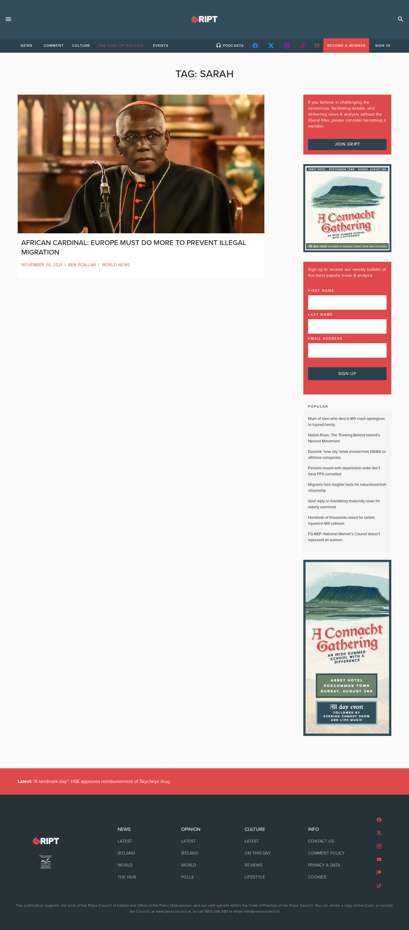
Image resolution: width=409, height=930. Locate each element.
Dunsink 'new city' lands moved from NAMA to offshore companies (347, 454)
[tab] (26, 45)
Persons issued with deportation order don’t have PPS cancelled (344, 471)
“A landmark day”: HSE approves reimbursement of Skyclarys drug (94, 781)
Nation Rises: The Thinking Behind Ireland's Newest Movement (344, 438)
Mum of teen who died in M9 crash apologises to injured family (346, 421)
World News (116, 264)
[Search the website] (400, 19)
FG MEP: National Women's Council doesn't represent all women (344, 537)
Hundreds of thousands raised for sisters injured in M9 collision (341, 520)
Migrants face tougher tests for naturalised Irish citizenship (347, 487)
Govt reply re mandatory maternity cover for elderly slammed (344, 504)
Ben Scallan (82, 264)
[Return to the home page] (46, 841)
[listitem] (141, 841)
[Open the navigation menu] (8, 19)
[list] (141, 853)
